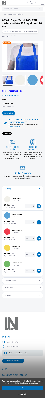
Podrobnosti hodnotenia (30, 31)
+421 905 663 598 (13, 346)
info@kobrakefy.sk (13, 342)
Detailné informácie (9, 95)
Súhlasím (23, 388)
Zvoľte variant (8, 113)
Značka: (5, 36)
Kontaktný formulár (13, 360)
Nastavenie (22, 394)
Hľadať (40, 9)
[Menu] (42, 2)
